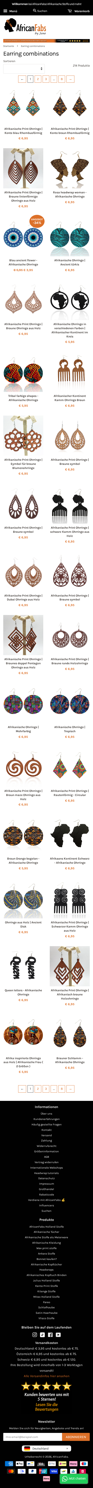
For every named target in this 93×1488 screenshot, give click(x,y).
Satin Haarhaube (47, 1312)
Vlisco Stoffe (46, 1318)
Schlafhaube (46, 1307)
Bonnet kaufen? (47, 1259)
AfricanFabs (60, 1456)
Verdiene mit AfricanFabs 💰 (46, 1200)
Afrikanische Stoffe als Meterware (46, 1237)
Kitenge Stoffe (46, 1291)
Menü (12, 11)
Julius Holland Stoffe (46, 1280)
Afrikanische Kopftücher (46, 1264)
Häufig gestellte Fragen (47, 1124)
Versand (46, 1135)
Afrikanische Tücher (46, 1231)
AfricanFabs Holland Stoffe (46, 1226)
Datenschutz (46, 1178)
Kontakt (47, 1129)
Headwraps (46, 1269)
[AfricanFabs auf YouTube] (58, 1335)
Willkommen (20, 4)
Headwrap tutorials (46, 1173)
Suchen (46, 1210)
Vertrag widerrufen (47, 1162)
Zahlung (46, 1140)
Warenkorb (82, 11)
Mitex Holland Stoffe (46, 1296)
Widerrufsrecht (46, 1146)
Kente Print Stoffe (46, 1285)
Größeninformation (46, 1151)
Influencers (46, 1205)
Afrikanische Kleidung (46, 1242)
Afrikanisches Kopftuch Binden (47, 1275)
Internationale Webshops (46, 1167)
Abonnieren (76, 1437)
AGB (46, 1156)
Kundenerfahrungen (47, 1119)
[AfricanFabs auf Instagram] (34, 1335)
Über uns (46, 1113)
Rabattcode (46, 1194)
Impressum (46, 1183)
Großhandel (46, 1189)
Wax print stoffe (46, 1248)
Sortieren (9, 61)
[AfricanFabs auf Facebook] (50, 1335)
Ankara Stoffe (46, 1253)
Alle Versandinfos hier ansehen (46, 1376)
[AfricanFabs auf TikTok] (42, 1336)
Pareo (46, 1302)
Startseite (8, 46)
